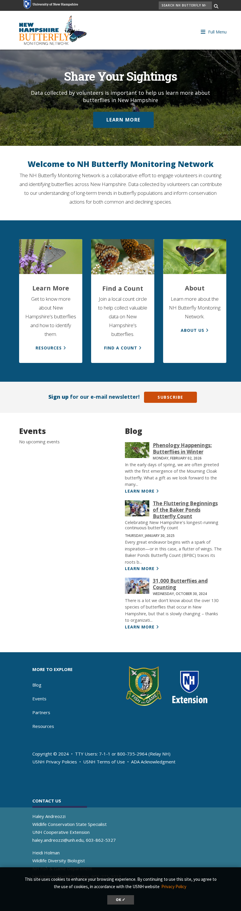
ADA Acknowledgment (153, 762)
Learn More (123, 119)
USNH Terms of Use (104, 762)
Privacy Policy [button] (173, 886)
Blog (36, 685)
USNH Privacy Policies (54, 762)
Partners (41, 712)
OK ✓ (120, 899)
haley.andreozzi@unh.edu (57, 840)
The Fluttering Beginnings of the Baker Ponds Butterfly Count (185, 510)
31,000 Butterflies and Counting (180, 584)
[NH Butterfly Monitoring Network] (53, 29)
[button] (216, 31)
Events (39, 699)
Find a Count (120, 348)
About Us (192, 330)
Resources (43, 726)
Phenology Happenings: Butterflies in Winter (182, 448)
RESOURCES (49, 348)
